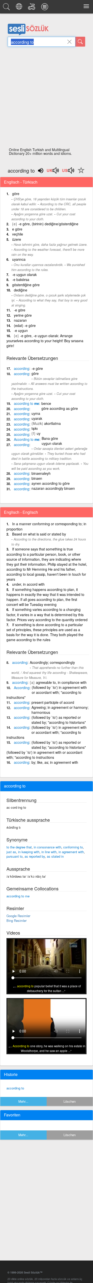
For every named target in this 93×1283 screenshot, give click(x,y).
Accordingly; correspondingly (52, 662)
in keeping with (28, 851)
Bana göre (50, 438)
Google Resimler (18, 915)
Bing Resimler (16, 920)
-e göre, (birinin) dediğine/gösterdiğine (48, 223)
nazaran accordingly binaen (53, 488)
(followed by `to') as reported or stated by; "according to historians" (58, 720)
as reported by (35, 856)
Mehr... (23, 1101)
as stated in (55, 856)
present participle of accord (52, 702)
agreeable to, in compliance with (61, 682)
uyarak (36, 418)
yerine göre (23, 315)
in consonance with (47, 847)
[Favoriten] (80, 173)
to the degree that (19, 847)
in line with (49, 851)
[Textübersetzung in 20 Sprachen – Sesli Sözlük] (20, 8)
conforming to (73, 847)
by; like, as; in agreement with (54, 762)
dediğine (20, 289)
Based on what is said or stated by (39, 533)
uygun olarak (52, 443)
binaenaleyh (41, 473)
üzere (16, 239)
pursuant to (14, 856)
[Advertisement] (46, 98)
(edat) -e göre (25, 325)
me (26, 403)
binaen (36, 478)
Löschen (69, 1101)
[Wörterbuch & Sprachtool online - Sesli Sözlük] (7, 8)
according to (15, 1088)
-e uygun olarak (24, 274)
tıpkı (34, 428)
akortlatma (52, 423)
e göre (17, 229)
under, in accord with (28, 584)
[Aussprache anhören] (53, 172)
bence (46, 403)
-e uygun (21, 330)
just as (11, 851)
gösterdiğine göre (26, 284)
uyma (35, 413)
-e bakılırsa (20, 279)
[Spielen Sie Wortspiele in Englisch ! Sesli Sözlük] (32, 8)
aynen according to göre (50, 483)
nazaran (20, 320)
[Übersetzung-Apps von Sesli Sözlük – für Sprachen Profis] (45, 8)
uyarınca (19, 259)
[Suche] (80, 42)
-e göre (19, 309)
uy (38, 433)
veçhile (17, 234)
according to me (18, 896)
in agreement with (71, 851)
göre (15, 193)
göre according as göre (59, 408)
